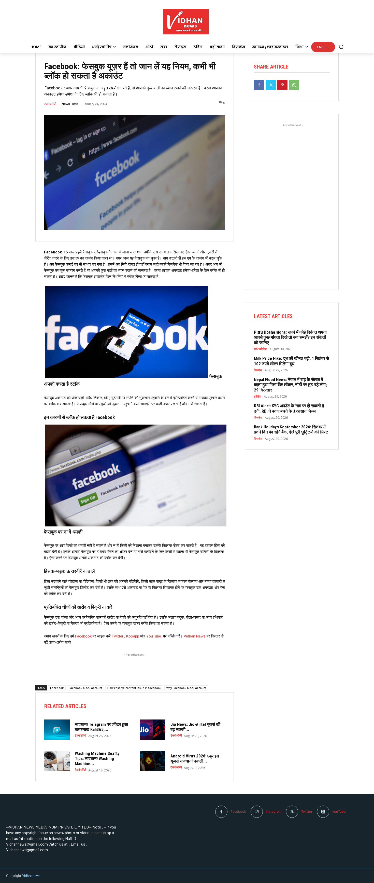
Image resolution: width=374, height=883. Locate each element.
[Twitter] (271, 85)
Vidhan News (195, 636)
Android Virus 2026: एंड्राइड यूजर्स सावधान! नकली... (194, 758)
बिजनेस (258, 370)
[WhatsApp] (294, 85)
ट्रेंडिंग (257, 396)
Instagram (273, 811)
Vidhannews (31, 875)
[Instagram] (257, 812)
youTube (339, 811)
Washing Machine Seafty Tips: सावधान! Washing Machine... (97, 758)
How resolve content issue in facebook (134, 688)
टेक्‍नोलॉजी (50, 104)
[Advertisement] (134, 663)
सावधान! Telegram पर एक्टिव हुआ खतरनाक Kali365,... (101, 727)
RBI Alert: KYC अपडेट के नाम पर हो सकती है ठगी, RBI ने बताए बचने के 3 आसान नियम (289, 408)
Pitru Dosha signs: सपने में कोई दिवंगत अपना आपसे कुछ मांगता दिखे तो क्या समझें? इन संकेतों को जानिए (290, 337)
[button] (341, 47)
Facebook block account (85, 688)
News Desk (70, 103)
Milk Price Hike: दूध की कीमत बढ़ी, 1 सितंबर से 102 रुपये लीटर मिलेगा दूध (291, 361)
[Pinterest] (282, 85)
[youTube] (323, 812)
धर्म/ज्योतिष (260, 349)
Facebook (84, 636)
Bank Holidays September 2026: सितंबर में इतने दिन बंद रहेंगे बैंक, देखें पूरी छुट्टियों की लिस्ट (291, 429)
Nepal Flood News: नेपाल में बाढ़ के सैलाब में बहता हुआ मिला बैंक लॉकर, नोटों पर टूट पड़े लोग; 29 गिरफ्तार (290, 384)
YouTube (153, 636)
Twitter (117, 636)
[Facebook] (259, 85)
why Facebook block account (186, 688)
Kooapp (132, 636)
